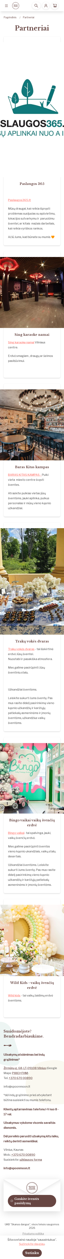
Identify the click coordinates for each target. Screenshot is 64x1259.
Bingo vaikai (16, 833)
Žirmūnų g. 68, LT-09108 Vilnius (25, 1068)
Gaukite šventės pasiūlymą (26, 1201)
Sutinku (32, 1253)
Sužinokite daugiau (32, 1244)
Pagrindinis (10, 17)
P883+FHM (20, 1073)
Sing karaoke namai (21, 342)
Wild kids (14, 995)
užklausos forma (31, 1159)
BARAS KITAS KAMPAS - (25, 475)
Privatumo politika (33, 1233)
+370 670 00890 (21, 1078)
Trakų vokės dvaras (21, 649)
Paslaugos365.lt (19, 200)
